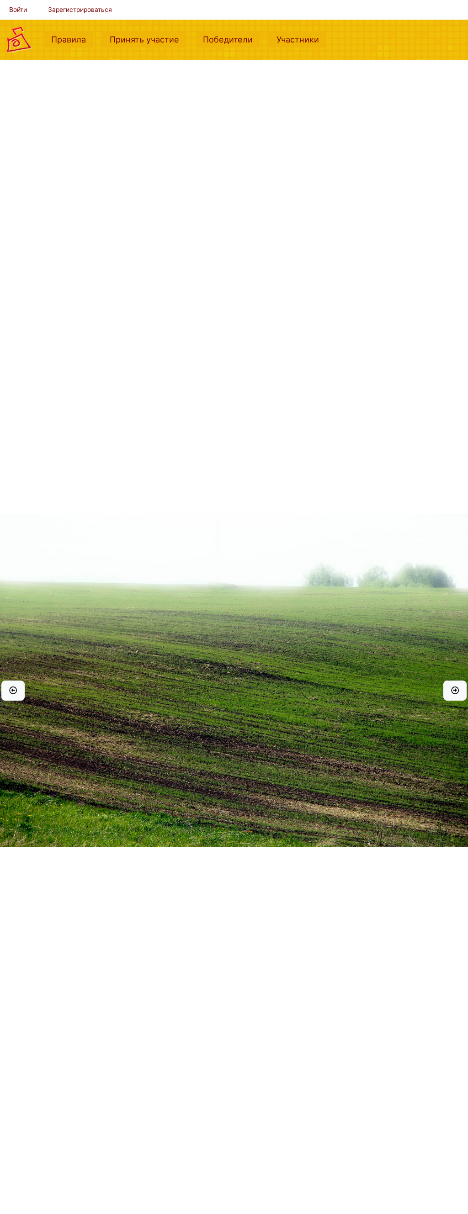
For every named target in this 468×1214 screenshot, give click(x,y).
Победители (231, 39)
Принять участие (148, 39)
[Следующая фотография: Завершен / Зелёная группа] (455, 691)
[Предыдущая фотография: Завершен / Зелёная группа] (13, 691)
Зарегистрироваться (80, 9)
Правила (72, 39)
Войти (18, 9)
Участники (301, 39)
